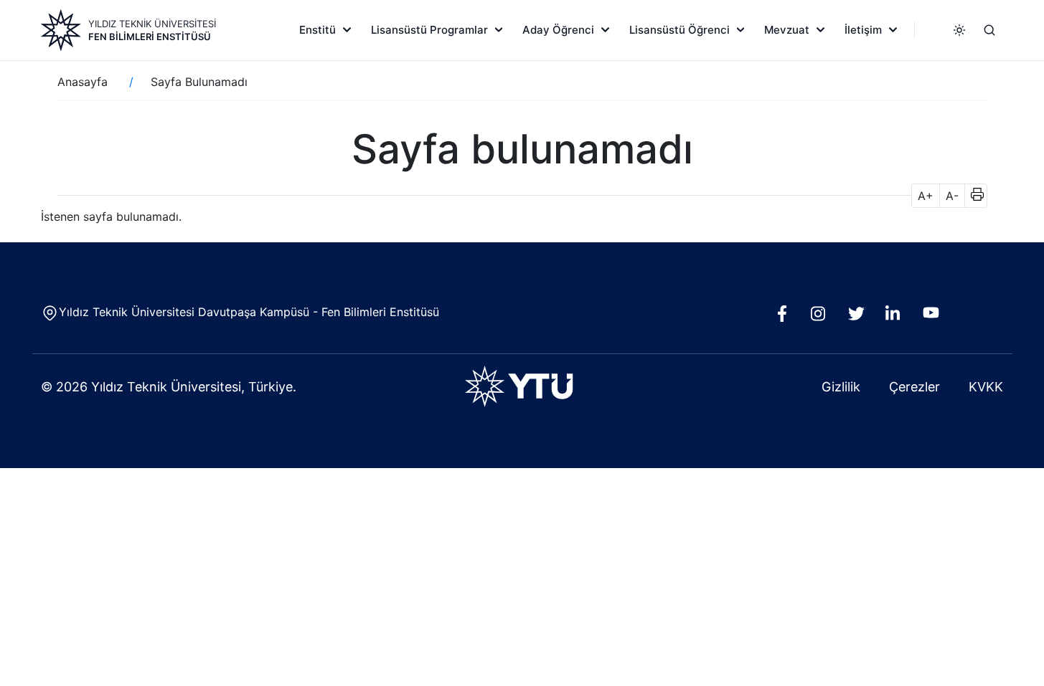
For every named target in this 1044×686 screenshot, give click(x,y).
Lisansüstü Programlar (429, 30)
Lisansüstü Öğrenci (679, 30)
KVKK (986, 386)
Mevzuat (786, 30)
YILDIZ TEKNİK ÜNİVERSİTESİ (152, 23)
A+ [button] (926, 196)
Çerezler (914, 386)
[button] (972, 195)
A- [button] (952, 196)
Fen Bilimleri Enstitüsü (149, 36)
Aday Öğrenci (558, 30)
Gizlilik (841, 386)
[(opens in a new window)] (785, 317)
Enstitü (317, 30)
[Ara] (989, 30)
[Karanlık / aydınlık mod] (959, 30)
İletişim (863, 30)
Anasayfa (82, 82)
